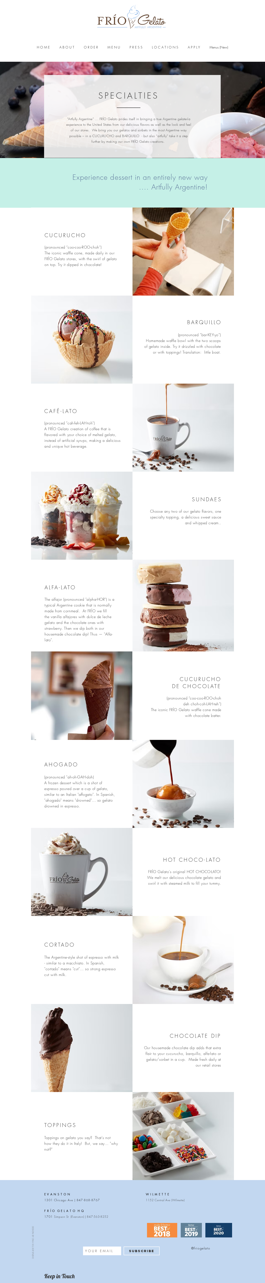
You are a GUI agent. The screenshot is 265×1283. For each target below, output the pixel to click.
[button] (66, 47)
